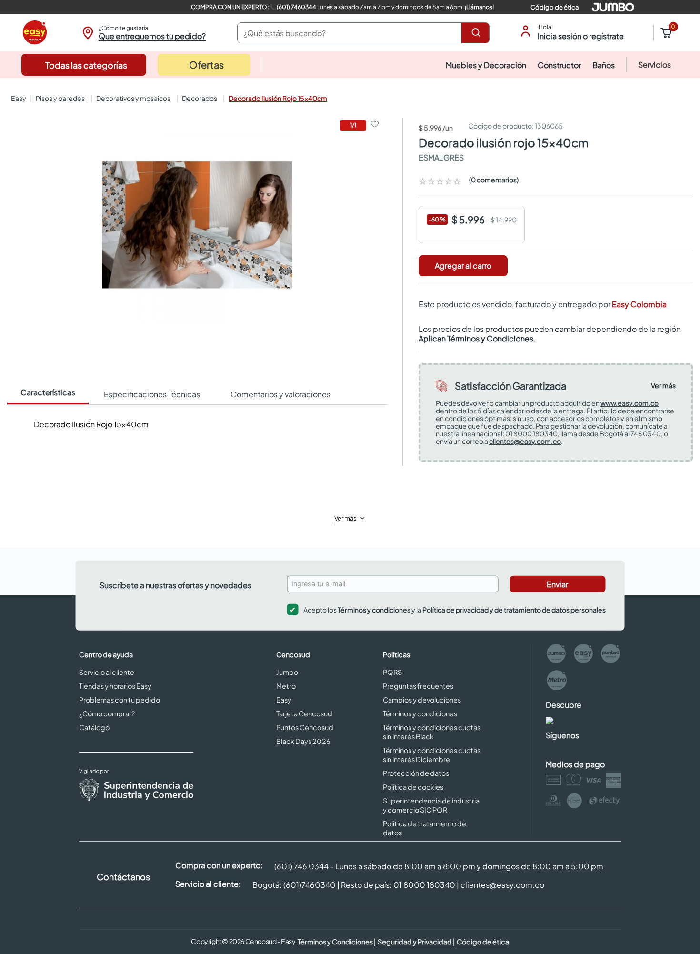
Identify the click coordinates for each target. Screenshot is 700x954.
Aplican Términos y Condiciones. (477, 338)
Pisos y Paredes (60, 98)
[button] (142, 33)
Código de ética (554, 7)
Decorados (199, 98)
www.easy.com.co (629, 403)
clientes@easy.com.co (525, 441)
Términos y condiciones (374, 609)
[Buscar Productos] (477, 33)
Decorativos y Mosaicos (133, 98)
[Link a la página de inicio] (17, 98)
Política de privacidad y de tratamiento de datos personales (513, 609)
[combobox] (363, 32)
